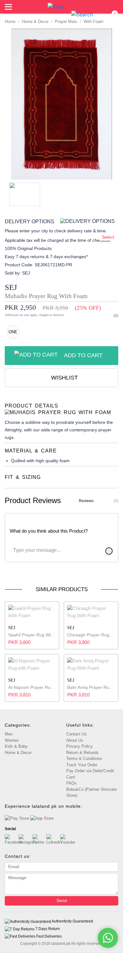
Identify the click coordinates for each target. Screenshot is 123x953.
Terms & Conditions (84, 758)
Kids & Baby (16, 746)
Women (12, 740)
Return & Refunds (82, 752)
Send (61, 900)
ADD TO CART (83, 355)
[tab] (61, 409)
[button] (82, 14)
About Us (74, 740)
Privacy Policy (79, 746)
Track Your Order (81, 764)
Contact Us (76, 734)
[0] (111, 14)
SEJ (11, 287)
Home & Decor (18, 752)
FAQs (71, 783)
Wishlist (64, 377)
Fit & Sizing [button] (23, 477)
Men (9, 734)
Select (108, 237)
